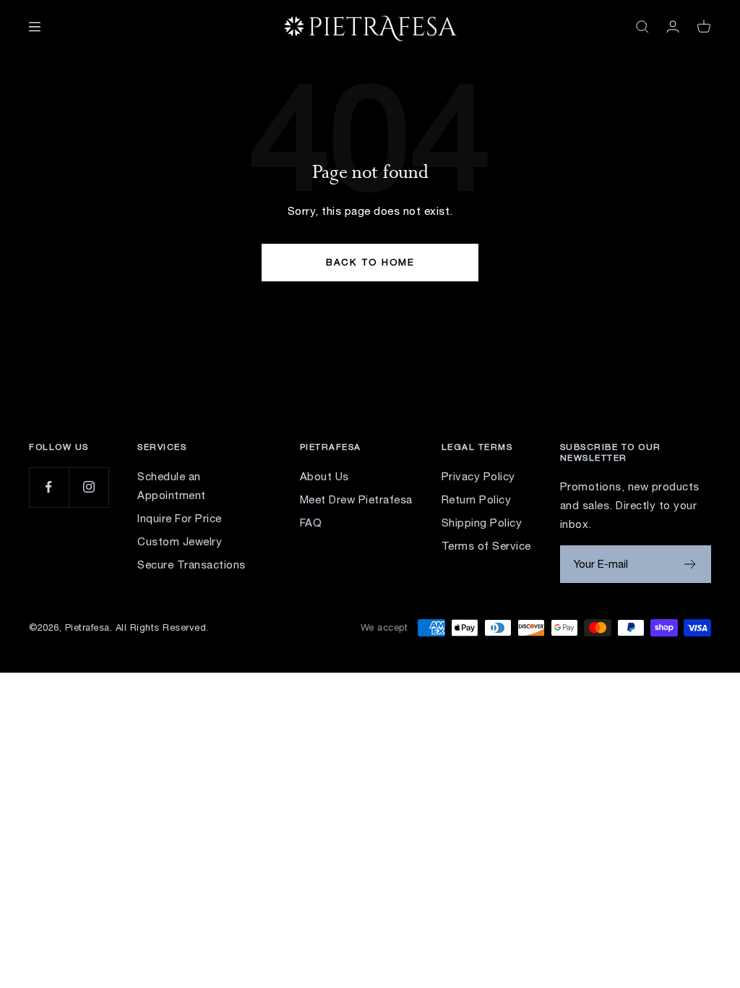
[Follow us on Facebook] (49, 487)
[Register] (690, 564)
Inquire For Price (179, 518)
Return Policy (477, 499)
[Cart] (704, 27)
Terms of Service (486, 546)
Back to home (370, 262)
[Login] (672, 26)
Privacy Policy (478, 476)
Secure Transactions (191, 564)
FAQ (311, 522)
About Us (324, 476)
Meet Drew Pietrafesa (356, 499)
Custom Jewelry (179, 541)
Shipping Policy (482, 522)
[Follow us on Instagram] (88, 487)
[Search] (642, 26)
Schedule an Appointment (171, 485)
